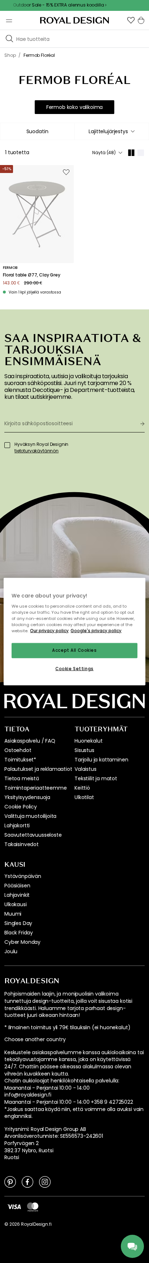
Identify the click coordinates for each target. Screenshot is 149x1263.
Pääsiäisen (17, 885)
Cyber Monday (22, 942)
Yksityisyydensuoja (27, 797)
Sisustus (84, 750)
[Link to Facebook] (27, 1181)
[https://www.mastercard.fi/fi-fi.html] (33, 1207)
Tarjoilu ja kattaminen (101, 759)
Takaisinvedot (21, 844)
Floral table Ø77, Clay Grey (31, 275)
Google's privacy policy (96, 630)
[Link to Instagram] (45, 1181)
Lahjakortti (17, 825)
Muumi (12, 913)
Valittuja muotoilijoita (30, 816)
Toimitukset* (20, 759)
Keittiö (82, 787)
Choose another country (34, 1039)
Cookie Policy (20, 806)
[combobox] (111, 131)
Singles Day (18, 923)
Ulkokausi (15, 904)
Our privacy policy (49, 630)
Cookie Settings (74, 668)
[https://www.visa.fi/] (14, 1207)
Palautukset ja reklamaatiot (38, 769)
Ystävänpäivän (22, 876)
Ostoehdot (17, 750)
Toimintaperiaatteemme (35, 787)
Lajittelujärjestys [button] (108, 131)
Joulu (10, 951)
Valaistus (85, 769)
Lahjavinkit (17, 894)
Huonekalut (88, 740)
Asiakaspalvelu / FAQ (29, 740)
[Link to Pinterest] (10, 1181)
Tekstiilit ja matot (95, 778)
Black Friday (18, 932)
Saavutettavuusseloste (33, 834)
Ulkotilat (84, 797)
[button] (131, 20)
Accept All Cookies (74, 650)
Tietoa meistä (21, 778)
